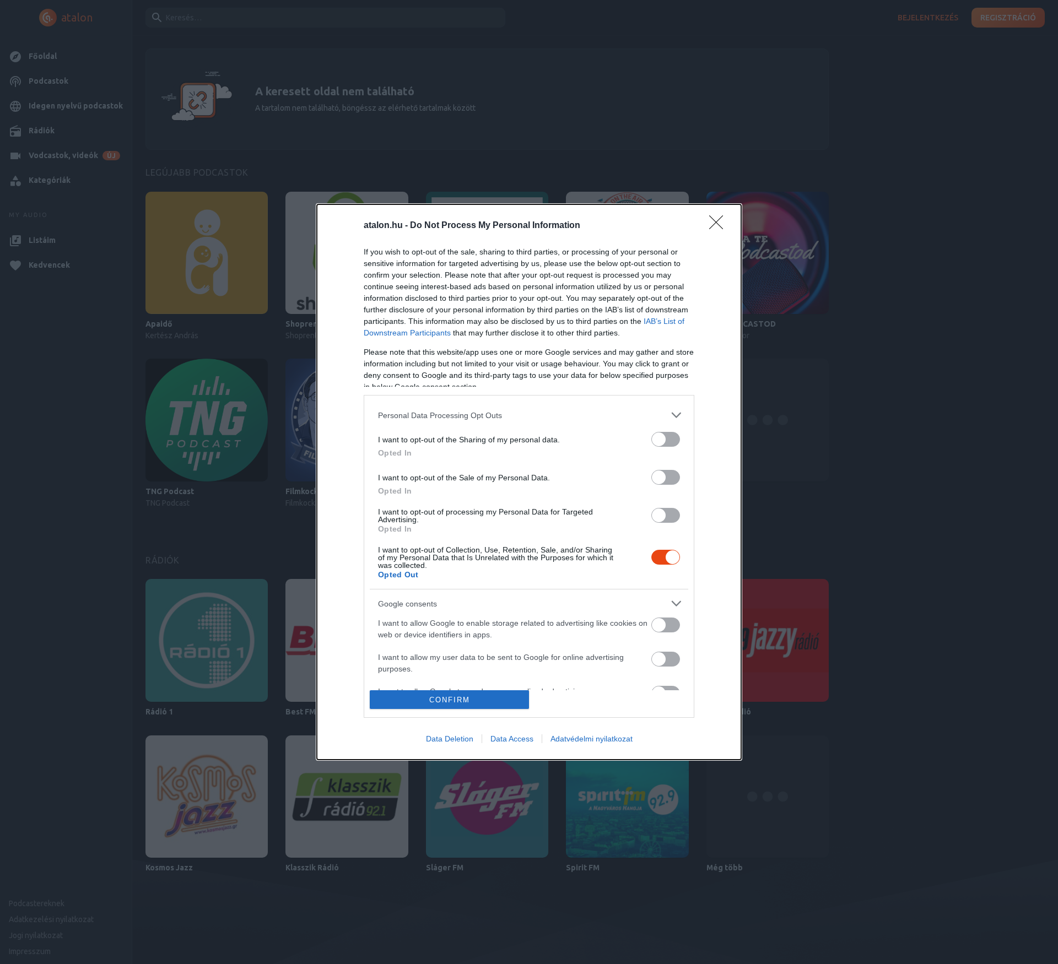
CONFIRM (449, 700)
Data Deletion (449, 738)
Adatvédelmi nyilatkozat (591, 738)
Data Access (511, 738)
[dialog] (529, 482)
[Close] (719, 225)
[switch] (665, 439)
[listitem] (529, 415)
